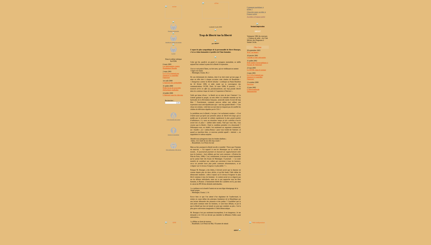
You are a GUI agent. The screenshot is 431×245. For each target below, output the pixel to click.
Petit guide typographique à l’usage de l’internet (257, 64)
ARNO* (257, 31)
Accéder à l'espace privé (256, 17)
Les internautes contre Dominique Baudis (171, 67)
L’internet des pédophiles (172, 83)
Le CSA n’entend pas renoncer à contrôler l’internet (171, 76)
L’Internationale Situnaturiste (253, 90)
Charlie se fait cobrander (256, 57)
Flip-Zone (257, 47)
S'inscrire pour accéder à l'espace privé (256, 13)
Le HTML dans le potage (256, 70)
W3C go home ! (253, 52)
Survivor (250, 84)
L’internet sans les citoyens (173, 95)
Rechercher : (169, 100)
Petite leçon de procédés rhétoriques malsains (172, 89)
